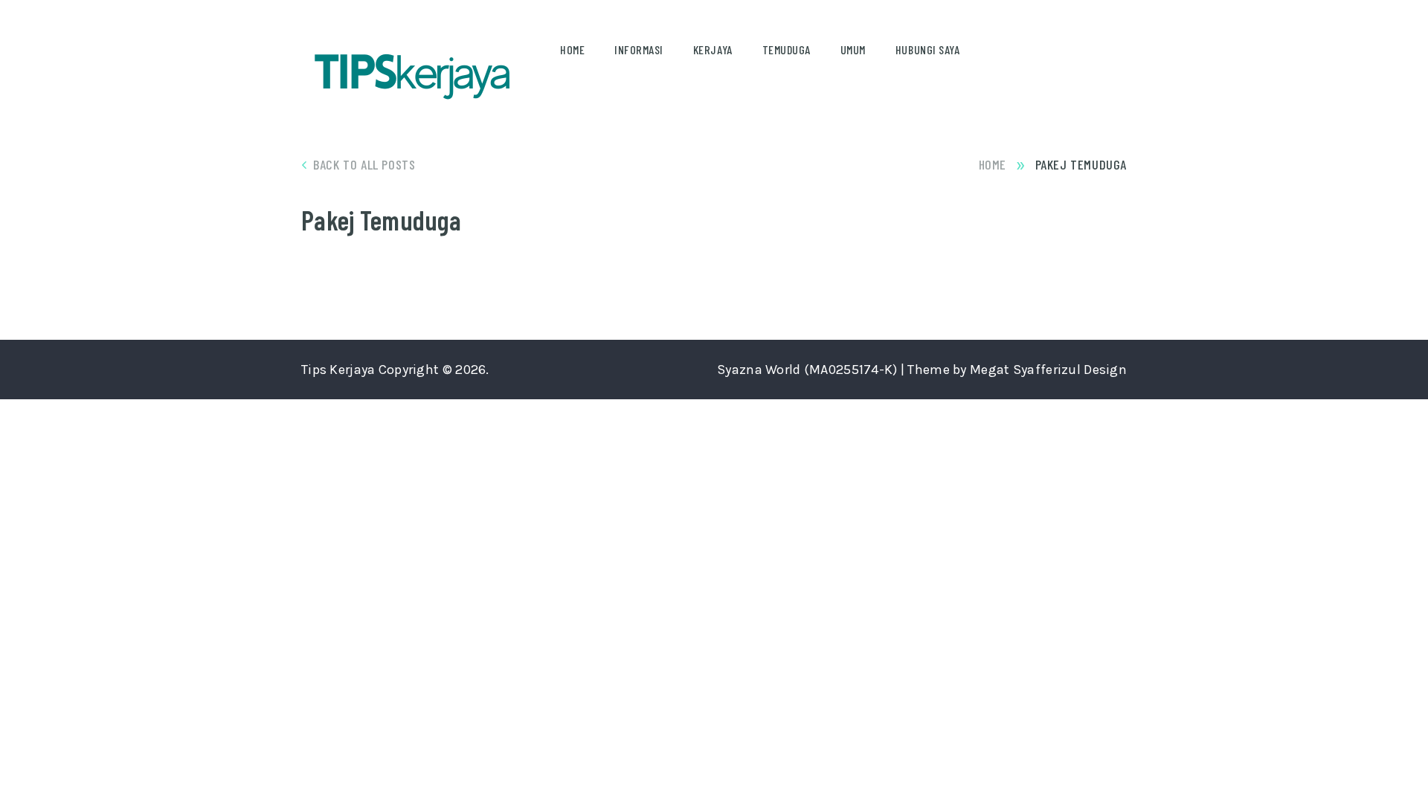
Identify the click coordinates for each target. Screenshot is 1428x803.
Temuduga (786, 49)
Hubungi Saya (927, 49)
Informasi (638, 49)
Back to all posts (364, 164)
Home (572, 49)
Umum (853, 49)
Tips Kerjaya (338, 369)
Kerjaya (713, 49)
